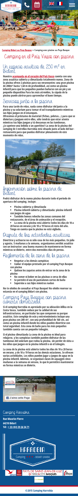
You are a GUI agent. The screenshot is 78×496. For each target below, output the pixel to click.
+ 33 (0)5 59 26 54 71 (18, 427)
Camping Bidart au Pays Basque (17, 50)
